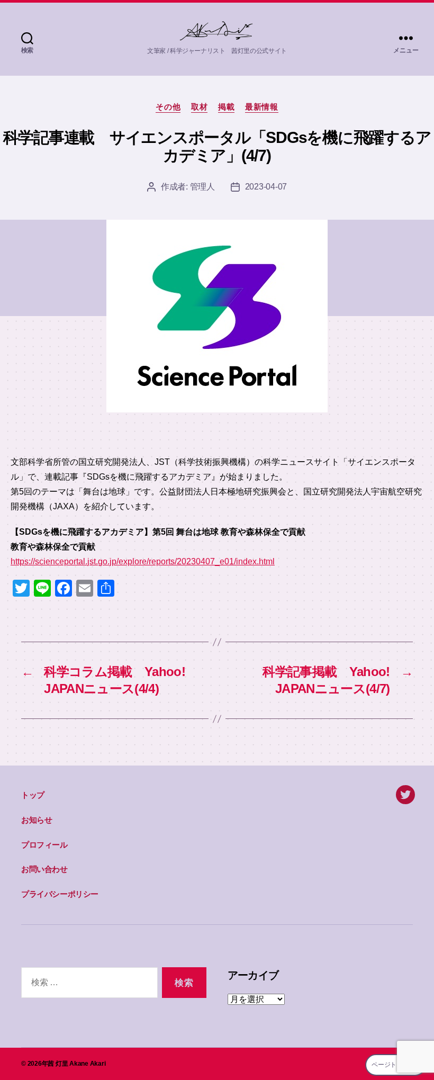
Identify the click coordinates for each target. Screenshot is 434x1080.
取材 (199, 106)
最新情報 (261, 106)
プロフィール (44, 844)
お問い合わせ (44, 869)
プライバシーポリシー (59, 893)
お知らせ (36, 819)
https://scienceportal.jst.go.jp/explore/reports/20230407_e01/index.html (143, 561)
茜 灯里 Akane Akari (76, 1063)
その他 (168, 106)
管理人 (202, 186)
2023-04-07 (266, 186)
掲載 (226, 106)
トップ (32, 794)
